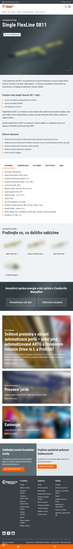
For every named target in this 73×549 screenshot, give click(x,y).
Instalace (58, 485)
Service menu (65, 2)
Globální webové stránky (42, 542)
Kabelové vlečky (25, 488)
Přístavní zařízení (43, 488)
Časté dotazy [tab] (50, 166)
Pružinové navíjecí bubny (24, 497)
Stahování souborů (52, 302)
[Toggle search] (66, 7)
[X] (8, 533)
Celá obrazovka (13, 34)
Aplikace (41, 481)
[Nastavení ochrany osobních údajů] (3, 545)
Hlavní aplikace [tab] (23, 166)
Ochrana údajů (55, 542)
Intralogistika (41, 491)
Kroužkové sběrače (23, 492)
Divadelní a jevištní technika (43, 498)
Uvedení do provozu (61, 488)
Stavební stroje (42, 514)
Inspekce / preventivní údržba (62, 492)
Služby (58, 481)
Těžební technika (43, 508)
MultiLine (11, 254)
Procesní (17, 389)
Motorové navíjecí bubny (24, 503)
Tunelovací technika (43, 505)
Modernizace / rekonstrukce (59, 506)
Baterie (22, 517)
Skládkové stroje (43, 511)
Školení (57, 496)
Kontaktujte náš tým (21, 302)
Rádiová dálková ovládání (25, 522)
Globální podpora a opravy (60, 500)
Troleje (22, 485)
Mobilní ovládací (24, 526)
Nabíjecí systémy (22, 513)
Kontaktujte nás (46, 466)
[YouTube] (13, 533)
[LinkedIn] (4, 533)
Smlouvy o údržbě (60, 510)
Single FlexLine (35, 254)
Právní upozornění (65, 542)
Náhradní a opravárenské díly (62, 514)
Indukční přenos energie (24, 508)
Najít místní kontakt (12, 469)
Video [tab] (61, 166)
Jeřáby (40, 485)
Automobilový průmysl (44, 494)
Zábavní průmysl (42, 502)
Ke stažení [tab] (37, 166)
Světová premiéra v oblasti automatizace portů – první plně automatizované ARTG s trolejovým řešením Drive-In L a (34, 342)
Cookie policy (30, 542)
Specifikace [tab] (9, 166)
